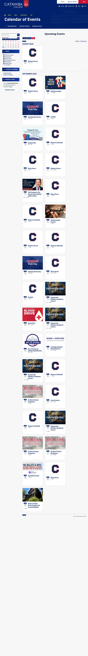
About (9, 15)
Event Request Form (12, 83)
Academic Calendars (24, 26)
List (31, 15)
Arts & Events (24, 15)
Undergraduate (7, 73)
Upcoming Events (12, 26)
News (16, 15)
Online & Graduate (8, 75)
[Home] (5, 15)
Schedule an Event (37, 26)
